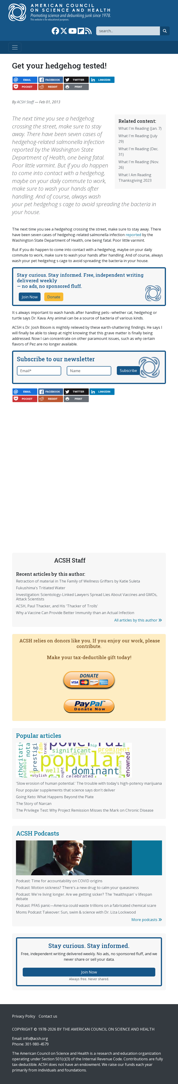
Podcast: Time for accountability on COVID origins (59, 880)
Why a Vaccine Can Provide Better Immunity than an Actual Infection (75, 612)
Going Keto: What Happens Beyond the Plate (55, 796)
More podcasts (144, 919)
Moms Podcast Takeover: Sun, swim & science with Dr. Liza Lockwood (76, 912)
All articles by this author (136, 620)
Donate (53, 296)
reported (133, 234)
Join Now (30, 296)
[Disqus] (89, 465)
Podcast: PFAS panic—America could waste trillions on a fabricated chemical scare (86, 905)
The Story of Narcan (33, 803)
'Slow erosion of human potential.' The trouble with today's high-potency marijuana (89, 783)
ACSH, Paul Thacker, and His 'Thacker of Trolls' (57, 606)
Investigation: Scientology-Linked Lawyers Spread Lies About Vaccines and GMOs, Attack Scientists (86, 597)
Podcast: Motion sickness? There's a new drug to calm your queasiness (77, 887)
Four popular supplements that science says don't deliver (65, 790)
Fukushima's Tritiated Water (40, 587)
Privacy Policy (23, 1016)
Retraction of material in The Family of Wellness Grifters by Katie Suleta (78, 581)
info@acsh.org (35, 1038)
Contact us (48, 1016)
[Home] (64, 12)
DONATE (89, 675)
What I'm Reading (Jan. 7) (140, 128)
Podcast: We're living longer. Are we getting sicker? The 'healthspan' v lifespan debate (84, 896)
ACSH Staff (25, 101)
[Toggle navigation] (14, 47)
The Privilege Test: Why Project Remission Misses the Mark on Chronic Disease (84, 810)
